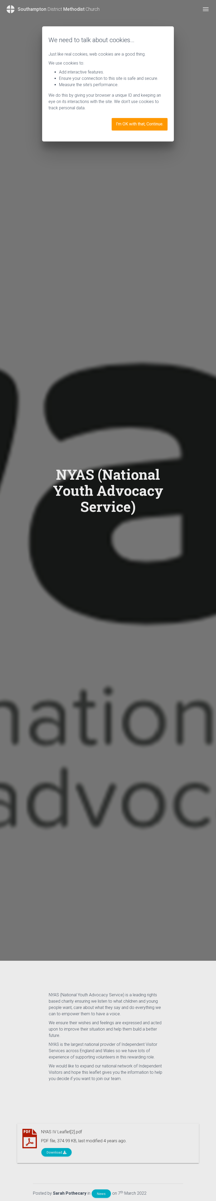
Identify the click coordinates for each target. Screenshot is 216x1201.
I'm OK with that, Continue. (139, 123)
